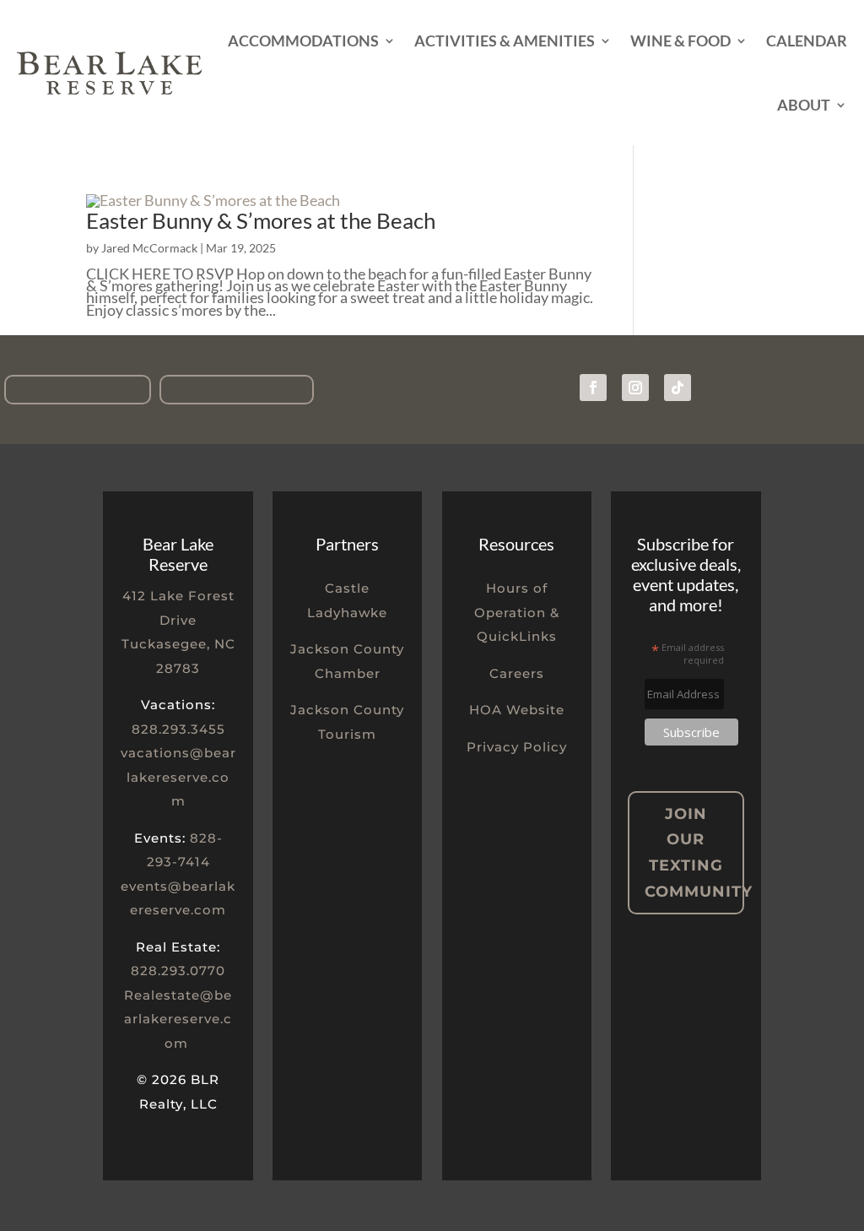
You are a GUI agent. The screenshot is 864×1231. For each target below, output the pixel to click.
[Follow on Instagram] (635, 387)
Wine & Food (680, 40)
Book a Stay (77, 389)
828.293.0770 (178, 971)
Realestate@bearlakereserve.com (178, 1019)
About (803, 104)
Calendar (806, 40)
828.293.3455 (178, 729)
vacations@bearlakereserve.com (178, 777)
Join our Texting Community (694, 853)
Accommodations (303, 40)
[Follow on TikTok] (677, 387)
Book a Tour (236, 389)
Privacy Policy (517, 747)
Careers (516, 673)
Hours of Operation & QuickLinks (516, 612)
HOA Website (516, 710)
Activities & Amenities (504, 40)
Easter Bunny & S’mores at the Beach (260, 220)
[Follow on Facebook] (593, 387)
